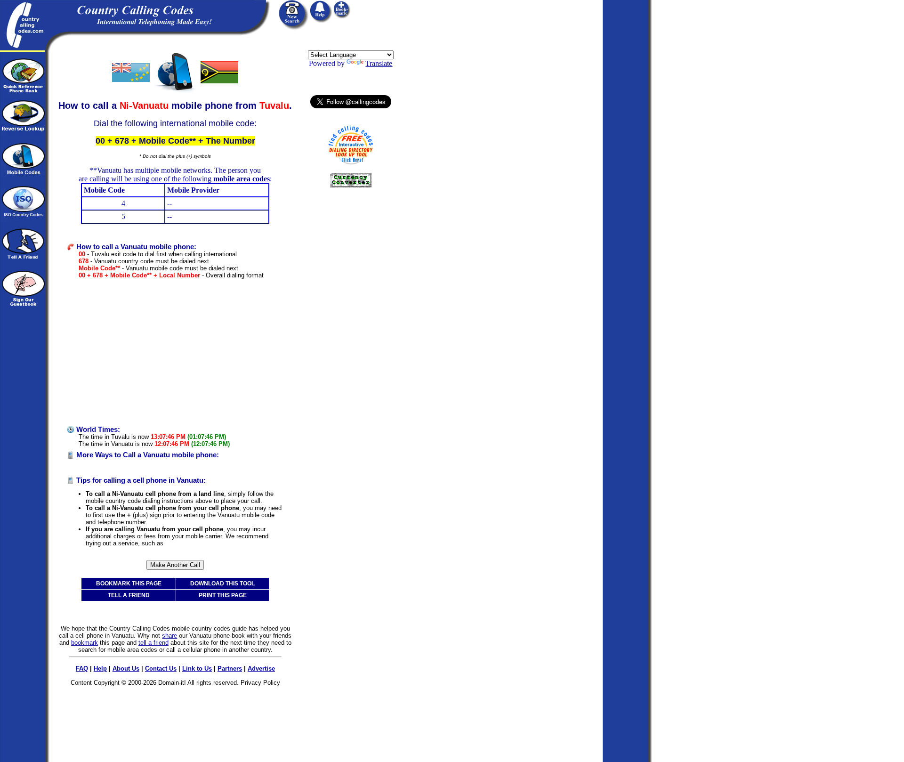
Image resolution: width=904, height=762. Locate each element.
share (169, 635)
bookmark (84, 642)
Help (100, 668)
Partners (230, 668)
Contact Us (161, 668)
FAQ (82, 668)
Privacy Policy (260, 682)
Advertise (261, 668)
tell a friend (153, 642)
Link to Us (197, 668)
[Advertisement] (175, 352)
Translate (378, 63)
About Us (126, 668)
